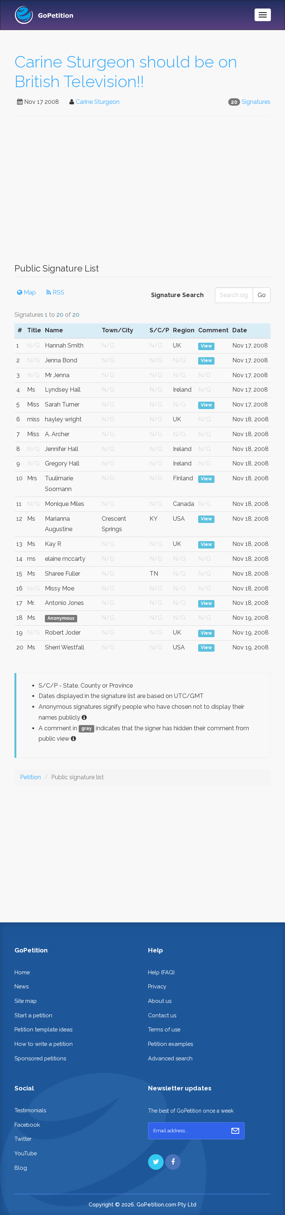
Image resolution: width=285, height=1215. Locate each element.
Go (262, 295)
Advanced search (170, 1058)
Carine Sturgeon (97, 101)
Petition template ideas (43, 1029)
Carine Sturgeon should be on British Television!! (125, 71)
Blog (20, 1168)
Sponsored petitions (40, 1058)
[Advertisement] (142, 194)
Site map (25, 1001)
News (21, 986)
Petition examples (170, 1044)
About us (159, 1001)
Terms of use (164, 1029)
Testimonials (30, 1110)
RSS (57, 292)
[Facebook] (173, 1162)
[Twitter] (156, 1162)
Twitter (23, 1139)
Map (29, 292)
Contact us (162, 1015)
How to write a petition (43, 1044)
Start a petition (33, 1015)
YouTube (25, 1153)
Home (22, 972)
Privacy (157, 986)
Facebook (27, 1125)
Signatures (256, 101)
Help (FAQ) (161, 972)
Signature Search (177, 295)
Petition (30, 777)
